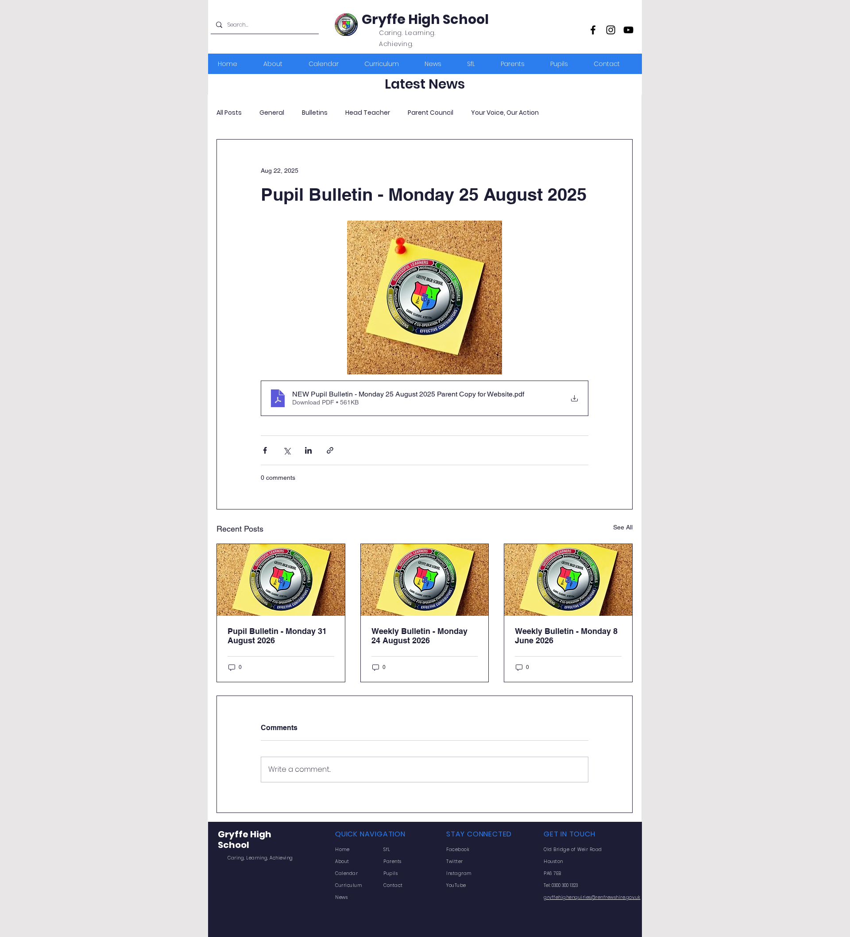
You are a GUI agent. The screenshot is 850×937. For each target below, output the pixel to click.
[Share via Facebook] (265, 450)
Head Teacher (367, 113)
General (271, 113)
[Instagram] (611, 30)
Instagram (458, 873)
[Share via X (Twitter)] (286, 450)
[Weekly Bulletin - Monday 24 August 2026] (425, 580)
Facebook (457, 849)
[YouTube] (628, 30)
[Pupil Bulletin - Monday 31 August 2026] (281, 580)
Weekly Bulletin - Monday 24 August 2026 (419, 635)
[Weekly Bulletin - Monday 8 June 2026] (568, 580)
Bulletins (315, 113)
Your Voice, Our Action (505, 113)
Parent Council (430, 113)
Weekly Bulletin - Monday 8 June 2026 (566, 635)
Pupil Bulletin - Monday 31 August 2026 (277, 635)
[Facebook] (593, 30)
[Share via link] (330, 450)
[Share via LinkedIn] (308, 450)
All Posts (229, 113)
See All (623, 527)
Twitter (454, 861)
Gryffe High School (425, 19)
